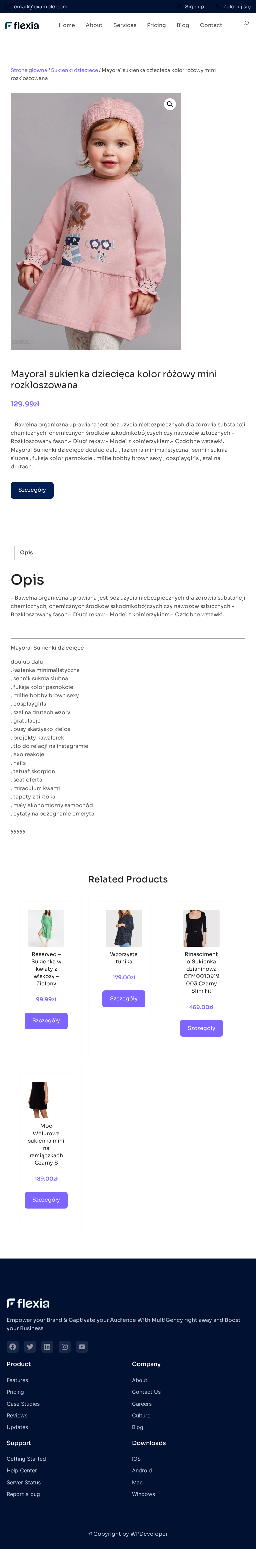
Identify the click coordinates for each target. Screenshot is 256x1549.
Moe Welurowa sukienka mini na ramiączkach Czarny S (46, 1144)
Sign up (194, 6)
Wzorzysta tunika (124, 958)
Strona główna (29, 70)
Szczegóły (32, 490)
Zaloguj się (237, 6)
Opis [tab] (26, 552)
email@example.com (41, 6)
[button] (170, 104)
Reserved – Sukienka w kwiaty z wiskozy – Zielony (46, 969)
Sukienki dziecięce (74, 70)
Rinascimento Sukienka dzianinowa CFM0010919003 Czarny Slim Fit (201, 973)
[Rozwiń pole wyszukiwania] (246, 25)
